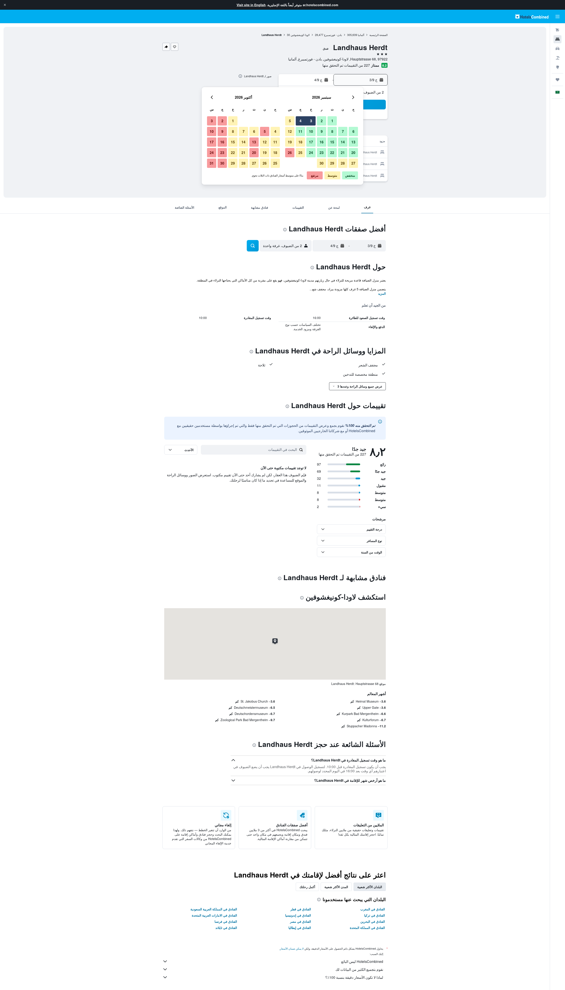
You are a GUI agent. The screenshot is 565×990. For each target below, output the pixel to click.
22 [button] (332, 152)
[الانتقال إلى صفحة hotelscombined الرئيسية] (532, 16)
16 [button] (322, 141)
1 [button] (332, 120)
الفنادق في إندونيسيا (298, 915)
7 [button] (343, 131)
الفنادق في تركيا (374, 915)
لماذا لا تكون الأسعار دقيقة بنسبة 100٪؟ (354, 977)
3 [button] (311, 120)
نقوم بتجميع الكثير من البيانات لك (359, 969)
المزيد (382, 293)
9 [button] (322, 131)
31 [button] (212, 163)
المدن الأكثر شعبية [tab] (336, 887)
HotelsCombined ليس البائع (362, 961)
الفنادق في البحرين (372, 921)
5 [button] (290, 120)
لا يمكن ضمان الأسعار (292, 948)
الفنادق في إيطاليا (299, 927)
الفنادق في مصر (300, 921)
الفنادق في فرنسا (226, 921)
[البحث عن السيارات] (557, 48)
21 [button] (343, 152)
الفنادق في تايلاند (226, 927)
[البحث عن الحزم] (557, 57)
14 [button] (343, 141)
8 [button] (332, 131)
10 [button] (311, 131)
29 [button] (332, 163)
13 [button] (353, 141)
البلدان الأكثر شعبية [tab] (369, 887)
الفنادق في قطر (300, 909)
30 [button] (322, 163)
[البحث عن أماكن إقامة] (557, 39)
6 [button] (353, 131)
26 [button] (290, 152)
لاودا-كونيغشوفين (300, 35)
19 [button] (290, 141)
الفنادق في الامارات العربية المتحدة (214, 915)
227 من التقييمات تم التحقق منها (346, 65)
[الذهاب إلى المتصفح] (557, 67)
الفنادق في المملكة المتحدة (367, 927)
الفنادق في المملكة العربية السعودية (213, 909)
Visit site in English (251, 5)
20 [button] (353, 152)
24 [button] (311, 152)
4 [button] (300, 120)
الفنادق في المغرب (372, 909)
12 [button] (290, 131)
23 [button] (322, 152)
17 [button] (311, 141)
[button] (5, 5)
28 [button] (343, 163)
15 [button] (332, 141)
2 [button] (322, 120)
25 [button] (300, 152)
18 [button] (300, 141)
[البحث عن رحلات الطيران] (557, 30)
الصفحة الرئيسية (378, 35)
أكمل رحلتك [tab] (307, 887)
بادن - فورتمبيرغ (333, 35)
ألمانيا (361, 35)
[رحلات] (557, 79)
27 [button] (353, 163)
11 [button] (300, 131)
